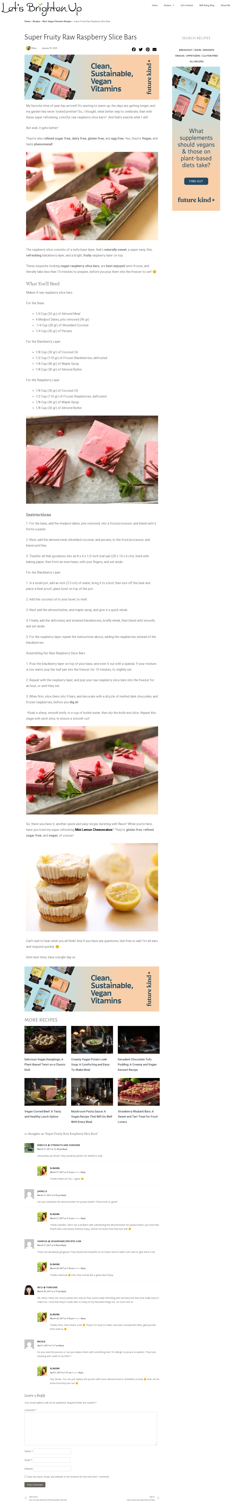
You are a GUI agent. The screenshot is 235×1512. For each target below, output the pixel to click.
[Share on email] (154, 49)
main (197, 49)
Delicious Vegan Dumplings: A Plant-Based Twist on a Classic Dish (45, 1064)
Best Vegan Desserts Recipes (57, 21)
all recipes (197, 61)
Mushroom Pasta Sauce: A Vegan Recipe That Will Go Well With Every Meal (91, 1117)
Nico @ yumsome (47, 1287)
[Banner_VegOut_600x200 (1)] (196, 209)
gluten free (210, 55)
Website (28, 1468)
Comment (30, 1410)
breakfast (185, 49)
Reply (65, 1149)
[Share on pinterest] (147, 49)
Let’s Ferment (187, 5)
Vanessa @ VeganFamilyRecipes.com (59, 1241)
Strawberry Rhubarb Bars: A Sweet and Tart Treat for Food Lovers (137, 1117)
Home (155, 5)
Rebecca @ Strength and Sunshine (58, 1145)
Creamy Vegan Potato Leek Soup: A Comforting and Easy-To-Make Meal (90, 1064)
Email (28, 1460)
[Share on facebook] (134, 49)
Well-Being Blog (206, 5)
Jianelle (42, 1191)
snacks (179, 55)
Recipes (167, 5)
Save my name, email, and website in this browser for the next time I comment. (68, 1476)
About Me (225, 5)
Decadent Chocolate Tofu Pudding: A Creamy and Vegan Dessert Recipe (137, 1064)
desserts (208, 49)
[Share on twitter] (140, 49)
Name (28, 1451)
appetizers (193, 55)
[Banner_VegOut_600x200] (91, 98)
